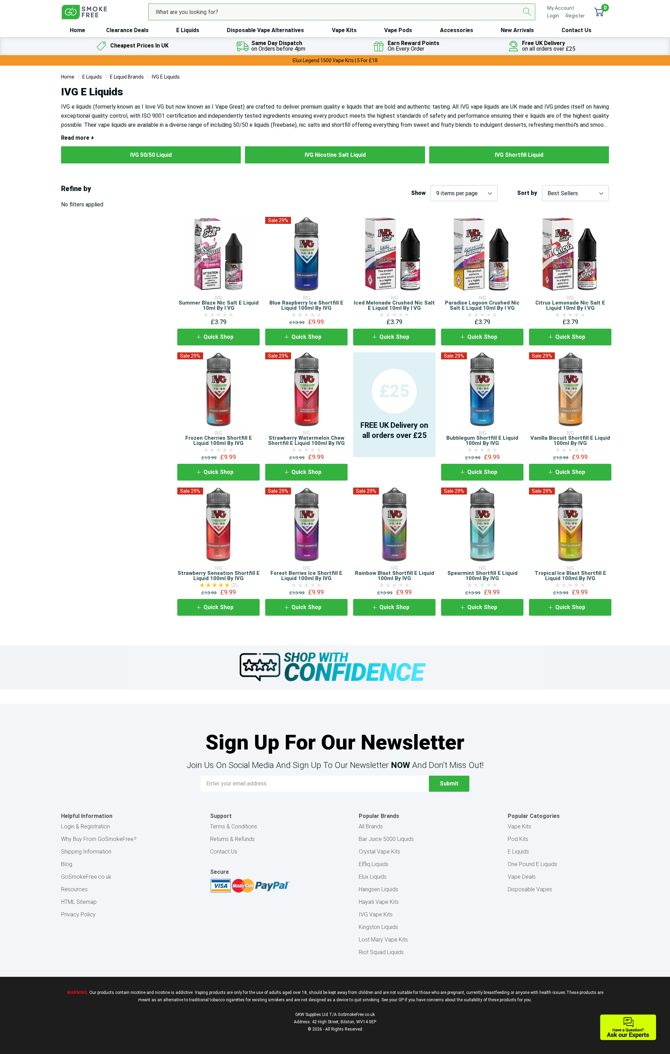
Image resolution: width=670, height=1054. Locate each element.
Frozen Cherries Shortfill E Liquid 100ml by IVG (218, 440)
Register (575, 16)
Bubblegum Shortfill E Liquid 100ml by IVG (482, 440)
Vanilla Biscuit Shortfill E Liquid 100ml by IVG (570, 440)
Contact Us (576, 30)
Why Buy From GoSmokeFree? (98, 839)
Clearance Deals (127, 30)
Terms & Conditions (233, 826)
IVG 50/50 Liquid (151, 155)
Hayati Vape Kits (379, 902)
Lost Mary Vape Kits (383, 939)
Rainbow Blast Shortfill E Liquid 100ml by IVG (394, 575)
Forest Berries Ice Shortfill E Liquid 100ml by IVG (306, 575)
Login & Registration (85, 826)
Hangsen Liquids (378, 889)
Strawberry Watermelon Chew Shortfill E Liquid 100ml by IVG (306, 440)
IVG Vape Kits (376, 914)
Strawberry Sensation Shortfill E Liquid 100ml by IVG (219, 575)
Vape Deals (522, 876)
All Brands (371, 826)
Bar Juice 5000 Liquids (386, 839)
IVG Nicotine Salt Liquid (335, 155)
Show (418, 193)
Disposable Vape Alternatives (265, 30)
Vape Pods (398, 30)
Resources (74, 889)
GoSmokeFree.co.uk (86, 876)
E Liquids (187, 30)
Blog (66, 864)
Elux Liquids (373, 876)
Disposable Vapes (530, 889)
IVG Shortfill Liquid (519, 155)
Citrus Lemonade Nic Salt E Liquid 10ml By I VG (570, 305)
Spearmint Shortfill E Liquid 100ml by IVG (482, 575)
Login (553, 16)
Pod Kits (518, 839)
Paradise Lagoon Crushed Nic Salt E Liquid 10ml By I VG (482, 305)
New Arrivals (517, 30)
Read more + (77, 137)
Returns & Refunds (232, 839)
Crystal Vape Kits (379, 851)
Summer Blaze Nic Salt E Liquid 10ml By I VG (219, 305)
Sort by (527, 193)
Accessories (456, 30)
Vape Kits (344, 30)
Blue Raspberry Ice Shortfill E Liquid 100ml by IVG (306, 305)
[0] (599, 12)
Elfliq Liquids (373, 864)
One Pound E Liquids (532, 864)
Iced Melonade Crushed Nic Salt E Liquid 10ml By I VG (394, 305)
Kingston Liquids (378, 927)
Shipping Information (86, 851)
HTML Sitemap (79, 902)
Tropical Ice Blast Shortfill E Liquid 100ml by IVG (570, 575)
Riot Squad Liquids (381, 952)
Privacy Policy (78, 914)
